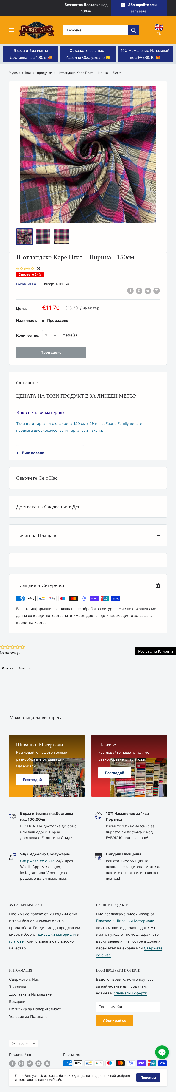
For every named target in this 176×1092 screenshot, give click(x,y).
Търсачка (17, 986)
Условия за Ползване (28, 1016)
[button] (162, 1052)
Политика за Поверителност (35, 1009)
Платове (103, 920)
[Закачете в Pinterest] (139, 290)
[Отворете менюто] (11, 30)
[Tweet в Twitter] (148, 290)
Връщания (18, 1001)
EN (159, 30)
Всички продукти (38, 73)
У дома (14, 73)
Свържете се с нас (37, 861)
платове (16, 941)
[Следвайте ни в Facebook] (12, 1063)
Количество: (27, 335)
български (20, 1043)
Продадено (51, 352)
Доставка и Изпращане (30, 994)
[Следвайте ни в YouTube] (38, 1063)
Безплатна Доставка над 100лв (86, 8)
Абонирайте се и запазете (142, 8)
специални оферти (130, 993)
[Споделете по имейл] (156, 290)
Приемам (148, 1077)
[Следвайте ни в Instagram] (21, 1063)
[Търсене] (133, 30)
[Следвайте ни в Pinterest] (30, 1063)
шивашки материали (57, 934)
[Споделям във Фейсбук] (130, 290)
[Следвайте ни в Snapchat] (47, 1063)
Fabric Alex (26, 284)
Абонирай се (114, 1020)
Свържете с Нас (24, 979)
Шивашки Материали (135, 920)
